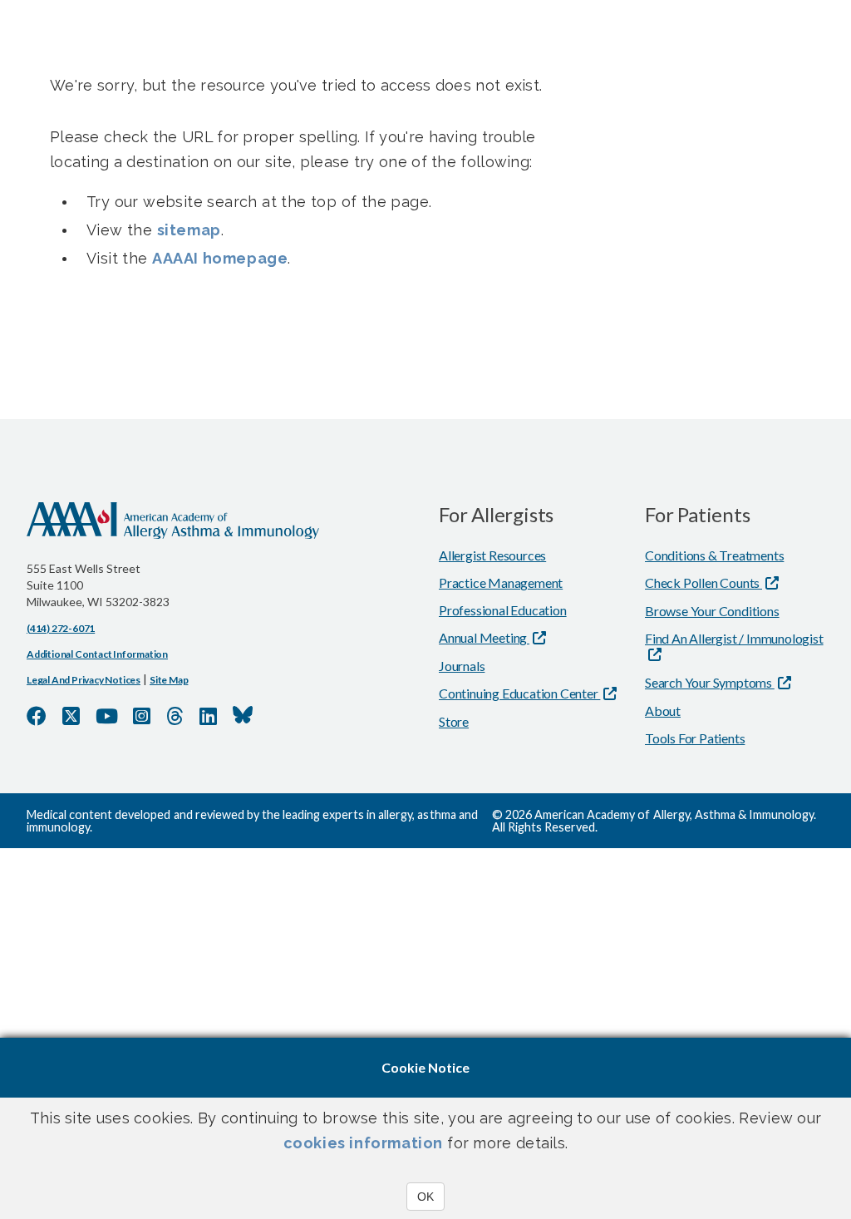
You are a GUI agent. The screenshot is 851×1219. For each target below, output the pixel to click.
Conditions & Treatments (714, 555)
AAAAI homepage (220, 258)
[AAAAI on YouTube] (107, 716)
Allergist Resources (492, 555)
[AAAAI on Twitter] (71, 716)
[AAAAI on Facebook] (37, 716)
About (663, 710)
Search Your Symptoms (710, 682)
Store (454, 721)
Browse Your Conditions (712, 611)
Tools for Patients (695, 738)
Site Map (169, 680)
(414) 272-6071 (61, 628)
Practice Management (501, 582)
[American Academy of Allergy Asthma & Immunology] (173, 531)
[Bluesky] (243, 715)
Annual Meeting (484, 637)
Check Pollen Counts (703, 582)
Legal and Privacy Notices (83, 680)
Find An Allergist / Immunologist (734, 638)
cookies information (363, 1143)
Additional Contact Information (97, 654)
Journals (462, 666)
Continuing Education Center (519, 693)
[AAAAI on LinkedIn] (208, 716)
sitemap (189, 230)
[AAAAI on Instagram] (141, 716)
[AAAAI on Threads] (175, 716)
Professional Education (503, 610)
